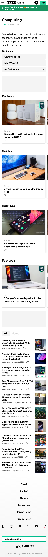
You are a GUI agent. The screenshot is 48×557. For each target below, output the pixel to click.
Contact (24, 491)
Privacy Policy (24, 512)
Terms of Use (24, 505)
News (15, 333)
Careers (24, 498)
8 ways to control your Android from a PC (23, 176)
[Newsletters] (36, 526)
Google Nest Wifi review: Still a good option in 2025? (23, 121)
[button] (24, 2)
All (6, 333)
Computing (15, 24)
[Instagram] (11, 526)
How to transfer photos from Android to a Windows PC (23, 231)
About (24, 484)
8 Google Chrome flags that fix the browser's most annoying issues (23, 286)
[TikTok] (45, 526)
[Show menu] (2, 2)
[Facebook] (3, 526)
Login (43, 2)
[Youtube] (20, 526)
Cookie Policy (24, 519)
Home (4, 24)
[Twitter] (28, 526)
